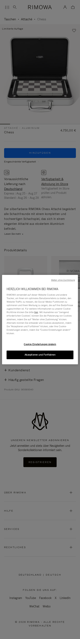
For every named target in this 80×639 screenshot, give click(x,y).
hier (36, 312)
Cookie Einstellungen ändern (40, 344)
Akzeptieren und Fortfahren (40, 354)
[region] (40, 319)
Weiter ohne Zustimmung (63, 279)
